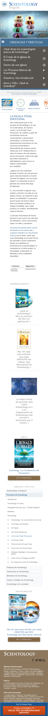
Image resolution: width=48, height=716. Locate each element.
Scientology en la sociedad (17, 584)
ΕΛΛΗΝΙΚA (39, 674)
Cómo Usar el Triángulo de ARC (23, 558)
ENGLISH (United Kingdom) (31, 669)
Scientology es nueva (16, 503)
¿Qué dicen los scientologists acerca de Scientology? (19, 50)
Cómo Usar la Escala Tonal (21, 548)
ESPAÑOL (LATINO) (10, 674)
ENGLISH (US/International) (12, 669)
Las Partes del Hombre (19, 524)
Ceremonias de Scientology (18, 572)
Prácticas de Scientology (16, 567)
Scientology (12, 516)
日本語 (26, 671)
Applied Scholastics (34, 108)
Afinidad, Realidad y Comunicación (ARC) (24, 553)
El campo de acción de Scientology (24, 562)
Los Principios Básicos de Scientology (17, 71)
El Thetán (14, 528)
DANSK (6, 671)
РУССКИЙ (33, 671)
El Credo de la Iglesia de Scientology (16, 58)
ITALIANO (7, 676)
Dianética (11, 511)
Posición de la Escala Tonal (21, 544)
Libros (14, 686)
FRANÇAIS (13, 671)
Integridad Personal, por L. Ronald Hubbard (23, 508)
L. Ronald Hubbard (9, 683)
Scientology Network (30, 695)
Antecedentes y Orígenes (16, 491)
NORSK (32, 673)
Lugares (13, 688)
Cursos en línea (22, 686)
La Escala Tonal (17, 540)
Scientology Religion (10, 696)
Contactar (7, 688)
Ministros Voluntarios (23, 685)
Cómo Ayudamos (7, 109)
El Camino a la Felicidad (20, 109)
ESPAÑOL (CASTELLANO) (26, 674)
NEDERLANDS (9, 673)
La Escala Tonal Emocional (21, 536)
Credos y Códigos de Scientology (20, 580)
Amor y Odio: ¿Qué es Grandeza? (15, 84)
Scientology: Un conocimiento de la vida (26, 520)
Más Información (33, 686)
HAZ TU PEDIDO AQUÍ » (24, 478)
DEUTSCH (18, 673)
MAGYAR (25, 673)
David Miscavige (22, 696)
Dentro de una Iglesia (15, 65)
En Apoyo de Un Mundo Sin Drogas (24, 702)
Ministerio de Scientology (17, 576)
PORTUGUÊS (15, 676)
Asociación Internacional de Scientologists (22, 699)
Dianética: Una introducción (18, 78)
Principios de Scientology (17, 495)
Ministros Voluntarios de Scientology (21, 698)
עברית (20, 671)
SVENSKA (39, 673)
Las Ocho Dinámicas (19, 532)
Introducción (12, 499)
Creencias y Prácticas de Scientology (28, 683)
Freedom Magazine (30, 700)
